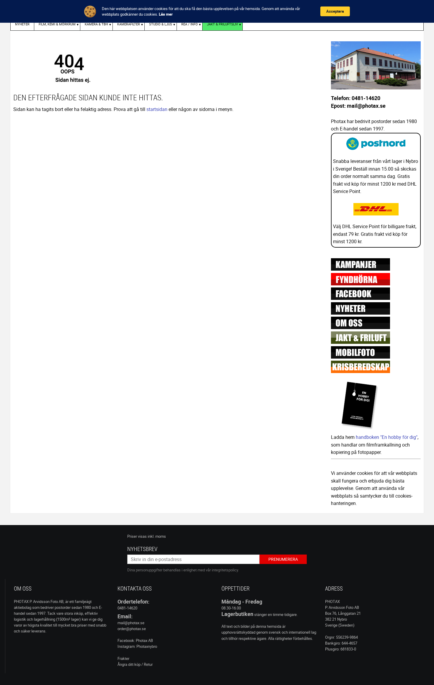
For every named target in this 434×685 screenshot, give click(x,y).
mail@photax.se (131, 622)
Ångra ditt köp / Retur (135, 664)
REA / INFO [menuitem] (189, 24)
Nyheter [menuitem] (22, 24)
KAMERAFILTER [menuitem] (128, 24)
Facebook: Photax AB (135, 640)
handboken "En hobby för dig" (386, 437)
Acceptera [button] (335, 11)
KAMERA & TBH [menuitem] (96, 24)
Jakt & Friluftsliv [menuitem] (222, 24)
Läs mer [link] (166, 14)
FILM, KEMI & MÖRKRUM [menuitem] (57, 24)
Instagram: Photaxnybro (137, 646)
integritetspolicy (225, 570)
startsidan (156, 109)
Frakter (123, 658)
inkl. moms (157, 536)
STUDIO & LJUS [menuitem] (160, 24)
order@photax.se (132, 628)
